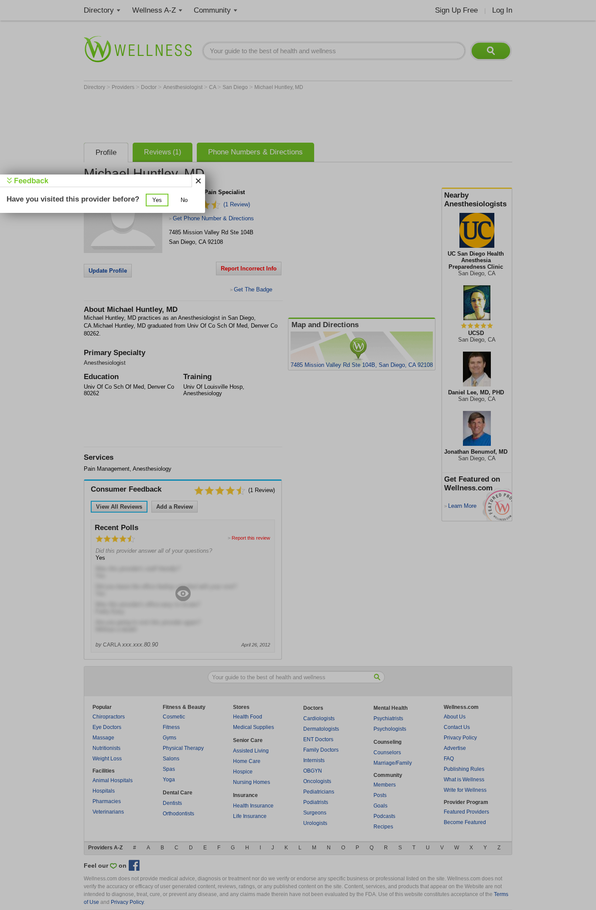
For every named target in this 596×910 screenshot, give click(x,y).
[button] (157, 200)
